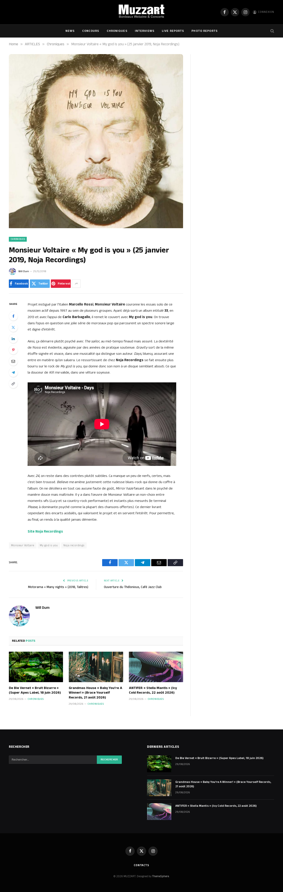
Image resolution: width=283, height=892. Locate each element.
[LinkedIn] (13, 338)
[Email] (13, 361)
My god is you (49, 545)
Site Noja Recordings (45, 531)
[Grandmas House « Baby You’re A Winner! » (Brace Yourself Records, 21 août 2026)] (96, 667)
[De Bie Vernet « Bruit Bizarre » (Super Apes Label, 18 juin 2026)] (36, 667)
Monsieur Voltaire (22, 545)
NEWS (70, 31)
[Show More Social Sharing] (76, 283)
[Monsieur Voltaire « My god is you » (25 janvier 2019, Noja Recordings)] (96, 227)
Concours (90, 31)
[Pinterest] (13, 349)
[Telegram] (13, 372)
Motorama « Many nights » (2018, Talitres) (58, 587)
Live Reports (173, 31)
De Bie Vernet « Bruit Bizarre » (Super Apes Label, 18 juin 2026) (35, 690)
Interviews (144, 31)
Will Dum (23, 271)
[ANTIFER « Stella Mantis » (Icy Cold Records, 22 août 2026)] (156, 667)
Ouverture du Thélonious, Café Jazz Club (133, 587)
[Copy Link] (13, 383)
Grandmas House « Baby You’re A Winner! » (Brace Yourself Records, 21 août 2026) (95, 693)
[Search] (272, 31)
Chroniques (117, 31)
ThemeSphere (160, 876)
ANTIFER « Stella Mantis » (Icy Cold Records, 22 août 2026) (153, 690)
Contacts (141, 865)
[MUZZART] (141, 12)
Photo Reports (204, 31)
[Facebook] (13, 316)
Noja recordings (73, 545)
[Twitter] (13, 327)
